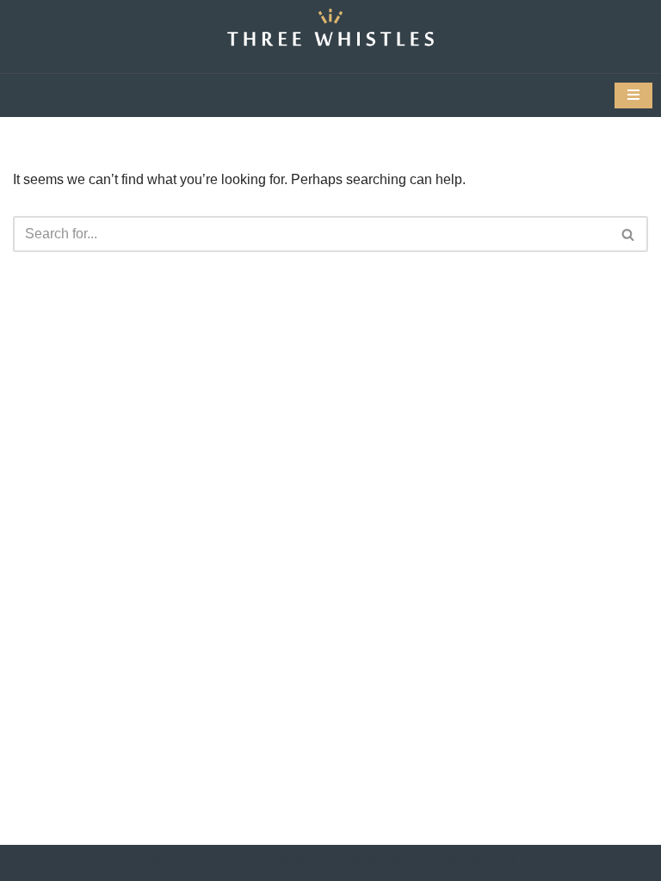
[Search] (628, 234)
